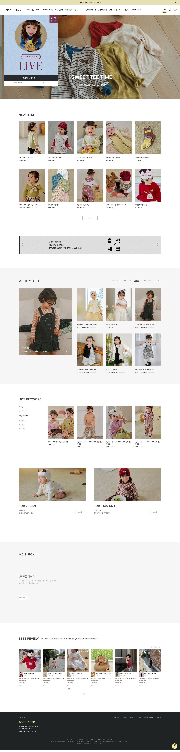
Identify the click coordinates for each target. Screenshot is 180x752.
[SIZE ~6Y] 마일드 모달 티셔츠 (28, 205)
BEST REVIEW (29, 638)
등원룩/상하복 (102, 10)
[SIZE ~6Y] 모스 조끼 (54, 157)
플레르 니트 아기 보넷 (83, 324)
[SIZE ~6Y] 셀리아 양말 (142, 157)
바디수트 (143, 280)
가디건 (21, 407)
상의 (113, 280)
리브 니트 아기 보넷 (140, 324)
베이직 (130, 280)
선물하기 (127, 10)
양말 (110, 10)
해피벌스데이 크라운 (141, 205)
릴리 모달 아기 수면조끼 (113, 157)
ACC (120, 10)
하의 (118, 280)
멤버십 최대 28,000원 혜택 (90, 2)
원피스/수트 (78, 10)
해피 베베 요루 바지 (53, 205)
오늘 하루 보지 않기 (17, 82)
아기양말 (22, 423)
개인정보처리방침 (148, 717)
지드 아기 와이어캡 (111, 369)
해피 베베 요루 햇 (82, 369)
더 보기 (89, 218)
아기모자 (22, 427)
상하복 (124, 280)
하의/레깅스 (68, 10)
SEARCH (170, 10)
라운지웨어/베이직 (90, 10)
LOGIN (165, 10)
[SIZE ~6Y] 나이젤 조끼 (26, 157)
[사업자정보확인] (125, 741)
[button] (177, 57)
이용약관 (138, 717)
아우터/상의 (59, 10)
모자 (115, 10)
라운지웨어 (22, 415)
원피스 (136, 280)
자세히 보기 (25, 598)
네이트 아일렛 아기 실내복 (84, 157)
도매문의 (159, 717)
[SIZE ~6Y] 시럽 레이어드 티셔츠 (116, 205)
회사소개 (116, 717)
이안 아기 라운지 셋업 (83, 205)
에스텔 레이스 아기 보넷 (142, 369)
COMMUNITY (136, 10)
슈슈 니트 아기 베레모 (112, 324)
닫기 (44, 82)
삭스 (154, 280)
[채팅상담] (174, 746)
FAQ (131, 717)
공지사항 (124, 717)
